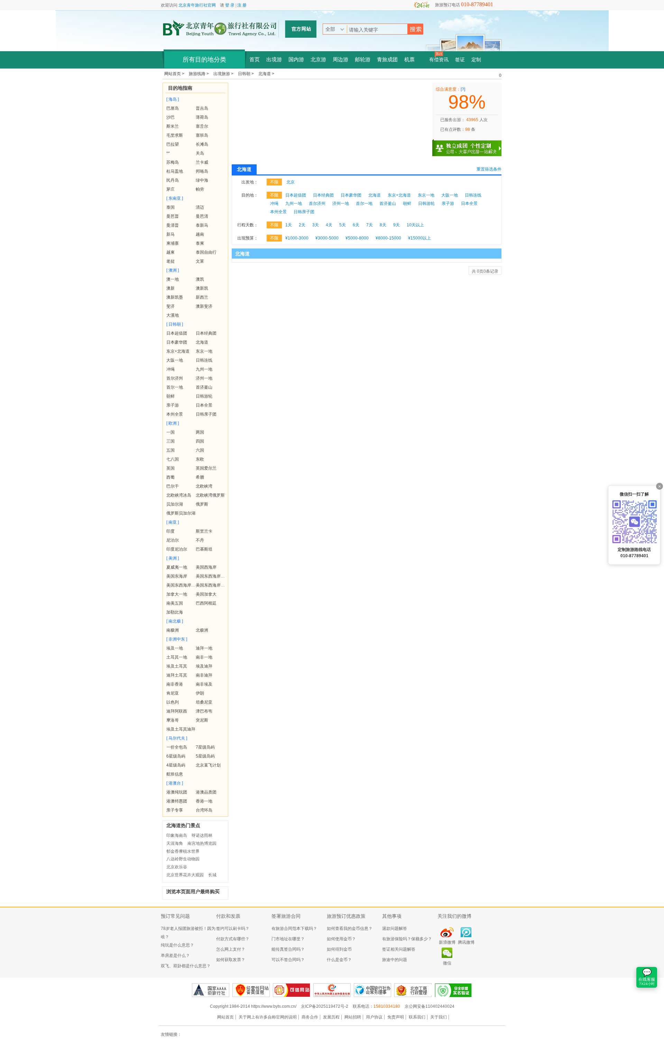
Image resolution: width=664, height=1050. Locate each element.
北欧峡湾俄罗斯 (210, 495)
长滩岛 (202, 144)
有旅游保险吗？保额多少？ (407, 938)
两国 (200, 432)
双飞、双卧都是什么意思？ (186, 965)
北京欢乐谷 (176, 867)
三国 (170, 441)
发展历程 (331, 1017)
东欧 (200, 459)
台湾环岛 (204, 810)
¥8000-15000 (388, 238)
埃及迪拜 (204, 666)
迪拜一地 (204, 648)
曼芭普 (172, 216)
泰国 (170, 207)
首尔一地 (174, 387)
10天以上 (415, 225)
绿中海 (202, 180)
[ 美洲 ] (172, 558)
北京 (290, 182)
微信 (447, 963)
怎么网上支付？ (230, 949)
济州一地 (204, 378)
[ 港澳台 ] (174, 783)
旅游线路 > (199, 73)
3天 (315, 225)
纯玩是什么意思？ (177, 945)
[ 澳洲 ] (172, 270)
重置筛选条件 (489, 169)
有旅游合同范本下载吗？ (294, 928)
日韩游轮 (204, 396)
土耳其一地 (176, 657)
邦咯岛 (202, 171)
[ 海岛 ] (172, 99)
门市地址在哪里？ (288, 938)
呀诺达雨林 (202, 835)
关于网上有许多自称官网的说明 (268, 1017)
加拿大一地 (176, 594)
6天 (356, 225)
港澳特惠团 (176, 801)
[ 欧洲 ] (172, 423)
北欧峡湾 (204, 486)
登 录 (229, 5)
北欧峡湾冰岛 (178, 495)
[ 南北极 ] (174, 621)
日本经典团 (206, 333)
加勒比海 (174, 612)
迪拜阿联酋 (176, 711)
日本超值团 (176, 333)
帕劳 (200, 189)
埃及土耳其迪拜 (180, 729)
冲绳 (170, 369)
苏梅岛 (172, 162)
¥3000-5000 (327, 238)
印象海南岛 (176, 835)
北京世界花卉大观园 (185, 874)
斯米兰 (172, 126)
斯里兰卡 (204, 531)
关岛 (200, 153)
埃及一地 (174, 648)
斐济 (170, 306)
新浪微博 (447, 942)
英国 (170, 468)
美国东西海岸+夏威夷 (216, 576)
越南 (200, 234)
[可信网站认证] (291, 990)
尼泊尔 (172, 540)
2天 (302, 225)
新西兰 (202, 297)
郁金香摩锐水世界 (183, 851)
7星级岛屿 (205, 747)
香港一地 (204, 801)
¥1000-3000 (296, 238)
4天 (329, 225)
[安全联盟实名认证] (453, 990)
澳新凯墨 (174, 297)
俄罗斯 (202, 504)
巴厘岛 (172, 108)
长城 (212, 874)
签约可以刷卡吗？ (232, 928)
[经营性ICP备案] (251, 990)
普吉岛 (202, 108)
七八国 (172, 459)
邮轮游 (362, 59)
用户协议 (374, 1017)
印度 (170, 531)
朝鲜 (170, 396)
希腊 (200, 477)
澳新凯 (202, 288)
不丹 (200, 540)
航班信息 (174, 774)
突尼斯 (202, 720)
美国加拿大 (206, 594)
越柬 (170, 252)
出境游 (274, 59)
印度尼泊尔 (176, 549)
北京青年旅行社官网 (197, 5)
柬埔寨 (172, 243)
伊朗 (200, 693)
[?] (463, 89)
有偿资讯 (439, 59)
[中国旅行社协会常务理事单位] (372, 990)
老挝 (170, 261)
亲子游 (172, 405)
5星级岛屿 (205, 756)
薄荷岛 (202, 117)
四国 (200, 441)
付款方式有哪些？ (232, 938)
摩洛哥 (172, 720)
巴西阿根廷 (206, 603)
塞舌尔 (202, 126)
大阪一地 (174, 360)
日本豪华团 (176, 342)
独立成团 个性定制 (470, 145)
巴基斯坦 (204, 549)
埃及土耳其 (176, 666)
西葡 (170, 477)
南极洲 (172, 630)
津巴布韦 (204, 711)
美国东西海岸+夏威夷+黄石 (221, 585)
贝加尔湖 (174, 504)
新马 (170, 234)
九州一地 (204, 369)
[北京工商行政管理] (413, 990)
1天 (288, 225)
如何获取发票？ (230, 959)
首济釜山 (204, 387)
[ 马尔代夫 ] (176, 738)
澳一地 (172, 279)
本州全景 (174, 414)
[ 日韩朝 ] (174, 324)
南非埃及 (204, 684)
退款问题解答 (394, 928)
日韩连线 (204, 360)
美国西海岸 (206, 567)
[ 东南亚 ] (174, 198)
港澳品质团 (206, 792)
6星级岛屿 (175, 756)
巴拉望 (172, 144)
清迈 (200, 207)
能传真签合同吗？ (288, 949)
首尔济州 (174, 378)
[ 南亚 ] (172, 522)
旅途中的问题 (394, 959)
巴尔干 (172, 486)
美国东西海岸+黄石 (184, 585)
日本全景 (204, 405)
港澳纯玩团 (176, 792)
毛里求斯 (174, 135)
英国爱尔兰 (206, 468)
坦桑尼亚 (204, 702)
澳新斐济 (204, 306)
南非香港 (174, 684)
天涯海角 (174, 843)
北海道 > (266, 73)
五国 (170, 450)
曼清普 (172, 225)
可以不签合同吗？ (288, 959)
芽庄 (170, 189)
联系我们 (417, 1017)
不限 (274, 182)
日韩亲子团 (206, 414)
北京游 (318, 59)
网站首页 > (174, 73)
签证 (460, 59)
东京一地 (204, 351)
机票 (409, 59)
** (168, 153)
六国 (200, 450)
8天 (383, 225)
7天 (369, 225)
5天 (342, 225)
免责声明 (395, 1017)
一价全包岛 (176, 747)
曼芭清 (202, 216)
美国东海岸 (176, 576)
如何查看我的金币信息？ (349, 928)
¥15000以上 (419, 238)
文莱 (200, 261)
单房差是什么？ (175, 955)
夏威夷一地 (176, 567)
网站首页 (225, 1017)
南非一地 (204, 657)
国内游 (296, 59)
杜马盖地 (174, 171)
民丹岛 (172, 180)
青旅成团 (387, 59)
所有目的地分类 (204, 59)
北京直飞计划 (208, 765)
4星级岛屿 (175, 765)
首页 (254, 59)
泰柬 (200, 243)
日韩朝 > (246, 73)
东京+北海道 (178, 351)
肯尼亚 (172, 693)
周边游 (340, 59)
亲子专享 (174, 810)
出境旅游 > (223, 73)
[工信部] (332, 990)
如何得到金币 (339, 949)
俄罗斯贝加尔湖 (180, 513)
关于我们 (438, 1017)
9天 (396, 225)
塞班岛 (202, 135)
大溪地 (172, 315)
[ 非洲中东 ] (176, 639)
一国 (170, 432)
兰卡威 (202, 162)
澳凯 (200, 279)
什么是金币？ (339, 959)
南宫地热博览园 (201, 843)
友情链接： (171, 1034)
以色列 (172, 702)
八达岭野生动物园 (183, 859)
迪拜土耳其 (176, 675)
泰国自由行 (206, 252)
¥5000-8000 (357, 238)
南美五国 (174, 603)
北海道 (202, 342)
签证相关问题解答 (398, 949)
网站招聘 (352, 1017)
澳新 (170, 288)
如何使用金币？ (341, 938)
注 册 (242, 5)
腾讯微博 (466, 942)
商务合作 (310, 1017)
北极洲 (202, 630)
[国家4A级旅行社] (210, 990)
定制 (476, 59)
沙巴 (170, 117)
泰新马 (202, 225)
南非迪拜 (204, 675)
